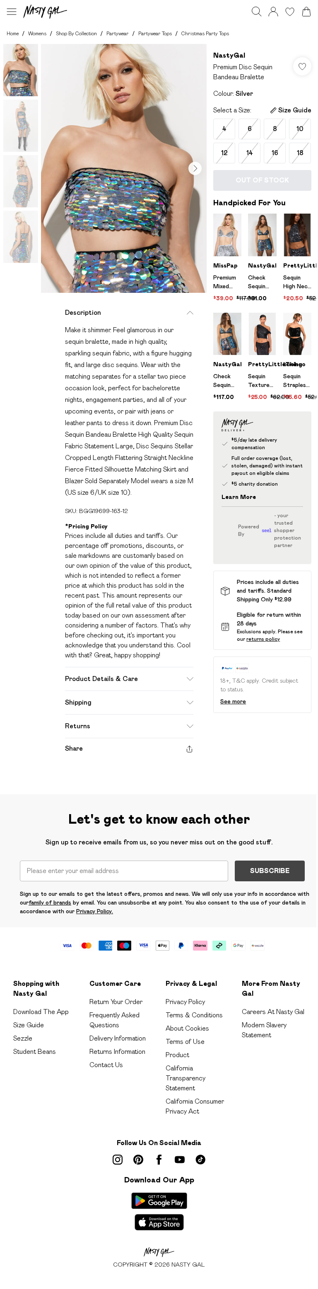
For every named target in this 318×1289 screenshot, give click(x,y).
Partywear (117, 33)
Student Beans (34, 1051)
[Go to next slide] (195, 168)
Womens (37, 33)
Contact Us (106, 1064)
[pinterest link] (138, 1160)
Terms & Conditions (194, 1015)
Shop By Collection (76, 33)
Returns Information (117, 1051)
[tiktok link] (200, 1160)
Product (177, 1054)
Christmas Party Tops (205, 33)
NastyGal (229, 55)
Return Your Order (115, 1001)
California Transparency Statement (185, 1078)
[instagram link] (118, 1160)
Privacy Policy (185, 1001)
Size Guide (28, 1025)
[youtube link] (180, 1160)
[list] (124, 168)
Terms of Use (185, 1041)
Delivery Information (117, 1038)
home (13, 33)
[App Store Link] (159, 1211)
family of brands (50, 902)
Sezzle (22, 1038)
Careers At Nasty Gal (273, 1011)
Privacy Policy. (94, 911)
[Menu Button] (12, 12)
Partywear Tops (155, 33)
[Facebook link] (159, 1160)
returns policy (263, 639)
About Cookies (187, 1028)
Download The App (41, 1011)
